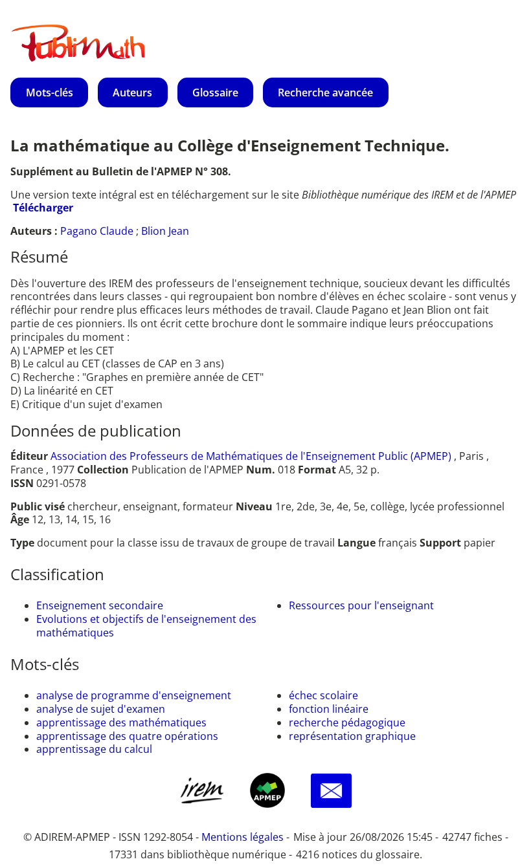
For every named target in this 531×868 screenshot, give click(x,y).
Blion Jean (165, 231)
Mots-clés (49, 92)
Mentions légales (242, 837)
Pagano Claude (96, 231)
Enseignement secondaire (99, 605)
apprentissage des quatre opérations (127, 736)
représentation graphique (352, 736)
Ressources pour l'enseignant (361, 605)
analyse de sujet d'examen (100, 709)
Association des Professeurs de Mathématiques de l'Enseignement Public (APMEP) (251, 456)
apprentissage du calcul (94, 749)
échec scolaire (323, 695)
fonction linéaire (328, 709)
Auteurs (132, 92)
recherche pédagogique (347, 722)
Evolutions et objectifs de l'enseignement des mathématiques (146, 626)
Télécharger (43, 208)
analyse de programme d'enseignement (133, 695)
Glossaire (215, 92)
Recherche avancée (325, 92)
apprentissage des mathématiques (121, 722)
